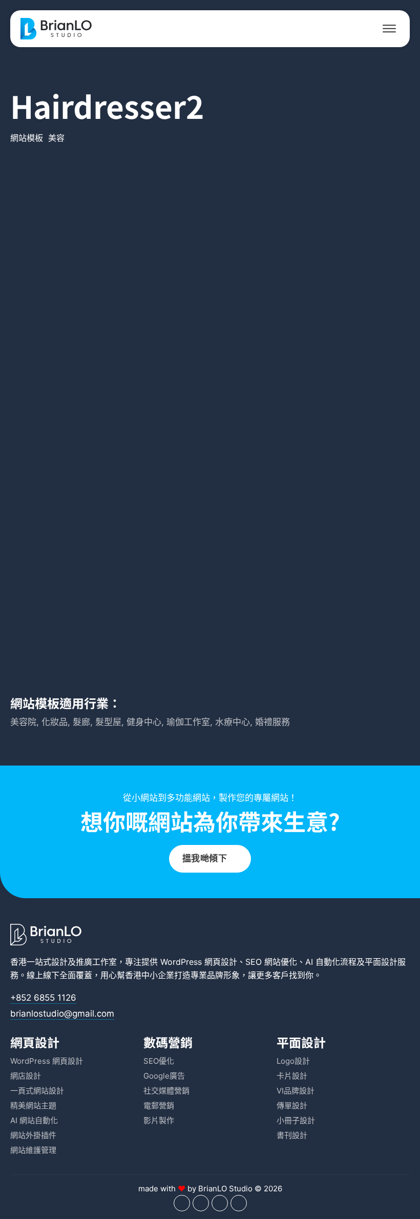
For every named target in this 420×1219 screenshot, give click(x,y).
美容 (56, 138)
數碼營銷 (168, 1042)
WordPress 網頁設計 (198, 962)
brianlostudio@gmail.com (62, 1013)
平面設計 (381, 962)
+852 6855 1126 (43, 998)
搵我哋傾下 (204, 858)
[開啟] (389, 29)
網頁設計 (34, 1042)
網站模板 (26, 138)
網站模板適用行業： (65, 703)
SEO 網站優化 (271, 962)
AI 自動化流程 (330, 962)
